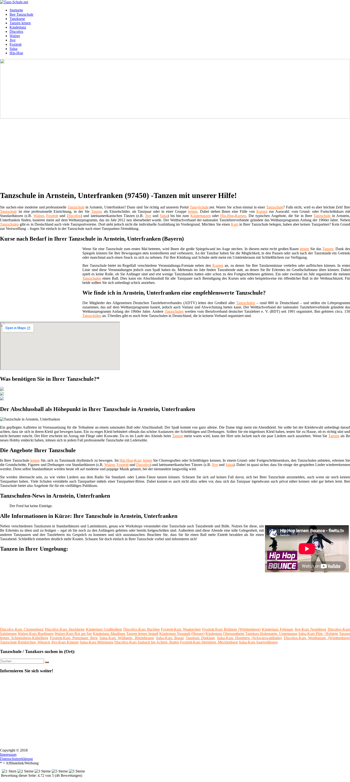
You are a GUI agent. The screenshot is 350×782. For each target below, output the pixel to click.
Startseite (16, 10)
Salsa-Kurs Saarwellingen (258, 642)
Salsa (13, 49)
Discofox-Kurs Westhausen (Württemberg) (317, 638)
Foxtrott (15, 44)
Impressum (8, 754)
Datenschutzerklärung (16, 759)
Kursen (261, 211)
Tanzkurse (17, 19)
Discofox (16, 32)
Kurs (234, 224)
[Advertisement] (146, 152)
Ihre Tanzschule (21, 14)
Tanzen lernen (20, 23)
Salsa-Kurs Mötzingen (96, 642)
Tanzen (96, 211)
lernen (192, 211)
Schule (203, 207)
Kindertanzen (200, 216)
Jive (12, 40)
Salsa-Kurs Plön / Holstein (318, 634)
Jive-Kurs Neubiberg (310, 629)
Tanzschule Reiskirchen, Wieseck (25, 642)
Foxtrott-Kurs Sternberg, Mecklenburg (209, 642)
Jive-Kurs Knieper (65, 642)
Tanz (193, 207)
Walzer (15, 36)
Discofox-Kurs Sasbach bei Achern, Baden (146, 642)
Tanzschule (76, 207)
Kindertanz (18, 27)
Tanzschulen (9, 224)
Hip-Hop (16, 53)
